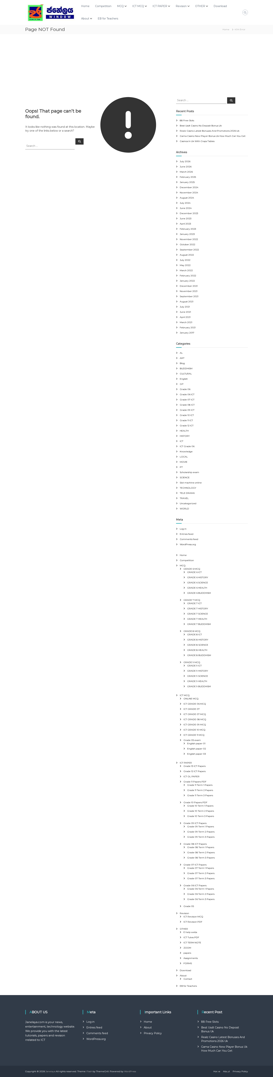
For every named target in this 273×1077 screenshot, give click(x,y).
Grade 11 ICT (186, 420)
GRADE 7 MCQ (191, 600)
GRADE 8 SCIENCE (197, 644)
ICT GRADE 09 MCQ (194, 724)
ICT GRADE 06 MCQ (194, 703)
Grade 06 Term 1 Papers (200, 888)
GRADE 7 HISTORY (197, 608)
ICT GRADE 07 (191, 709)
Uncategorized (188, 503)
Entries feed (186, 534)
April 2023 (185, 223)
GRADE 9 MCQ (191, 662)
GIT (181, 384)
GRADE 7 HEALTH (197, 618)
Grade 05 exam (192, 740)
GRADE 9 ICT (194, 665)
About (85, 18)
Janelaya (50, 1071)
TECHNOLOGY (188, 487)
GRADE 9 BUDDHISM (199, 686)
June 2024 (186, 208)
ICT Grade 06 (187, 446)
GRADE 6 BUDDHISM (199, 593)
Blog (182, 363)
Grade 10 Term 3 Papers (200, 816)
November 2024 (189, 192)
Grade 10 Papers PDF (195, 802)
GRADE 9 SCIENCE (197, 676)
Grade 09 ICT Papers (195, 823)
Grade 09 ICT (187, 410)
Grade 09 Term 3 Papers (200, 836)
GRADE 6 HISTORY (197, 577)
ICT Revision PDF (192, 921)
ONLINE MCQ (191, 698)
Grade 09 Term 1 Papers (200, 826)
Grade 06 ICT (187, 394)
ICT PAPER (159, 6)
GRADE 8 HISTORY (197, 639)
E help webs (190, 932)
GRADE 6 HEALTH (197, 587)
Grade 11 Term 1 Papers (199, 785)
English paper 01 (196, 743)
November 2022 (189, 239)
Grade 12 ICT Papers (194, 771)
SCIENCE (185, 477)
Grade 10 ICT (187, 415)
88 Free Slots (187, 120)
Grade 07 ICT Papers (195, 864)
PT (181, 467)
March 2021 (186, 322)
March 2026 (186, 171)
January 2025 (187, 182)
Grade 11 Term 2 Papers (200, 790)
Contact (187, 978)
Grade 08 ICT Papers (195, 844)
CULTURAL (186, 373)
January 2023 (187, 234)
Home (85, 6)
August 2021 (186, 301)
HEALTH (184, 430)
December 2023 (189, 213)
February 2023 (188, 228)
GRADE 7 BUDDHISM (199, 624)
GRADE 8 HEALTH (197, 650)
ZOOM (187, 947)
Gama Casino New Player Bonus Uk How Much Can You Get (213, 136)
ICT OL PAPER (191, 776)
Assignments (190, 958)
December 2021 (189, 286)
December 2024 (189, 187)
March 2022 (186, 270)
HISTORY (185, 436)
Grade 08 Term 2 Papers (201, 852)
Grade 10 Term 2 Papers (200, 811)
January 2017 (187, 332)
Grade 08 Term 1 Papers (200, 847)
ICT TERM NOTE (192, 942)
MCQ (120, 6)
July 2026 (185, 161)
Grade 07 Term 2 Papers (200, 873)
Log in (183, 528)
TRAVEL (184, 498)
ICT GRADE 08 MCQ (194, 719)
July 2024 (185, 202)
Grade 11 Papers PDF (194, 781)
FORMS (187, 963)
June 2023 (185, 218)
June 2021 (185, 311)
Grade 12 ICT (187, 425)
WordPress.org (188, 544)
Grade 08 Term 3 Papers (201, 857)
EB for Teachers (108, 18)
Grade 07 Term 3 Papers (200, 878)
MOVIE (183, 461)
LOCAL (184, 456)
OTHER (200, 6)
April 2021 (185, 317)
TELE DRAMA (187, 493)
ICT (181, 441)
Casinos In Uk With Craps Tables (197, 141)
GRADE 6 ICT (194, 572)
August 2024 (187, 197)
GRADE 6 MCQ (191, 568)
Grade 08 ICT (187, 404)
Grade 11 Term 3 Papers (200, 795)
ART (182, 358)
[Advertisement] (136, 66)
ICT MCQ (138, 6)
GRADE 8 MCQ (191, 631)
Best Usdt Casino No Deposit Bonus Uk (201, 125)
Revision (181, 6)
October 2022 (187, 244)
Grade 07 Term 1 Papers (200, 868)
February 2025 (188, 177)
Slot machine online (191, 482)
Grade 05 (188, 906)
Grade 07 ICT (187, 399)
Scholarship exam (189, 472)
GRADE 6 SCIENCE (197, 582)
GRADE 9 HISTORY (197, 670)
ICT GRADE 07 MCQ (194, 714)
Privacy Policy (153, 1033)
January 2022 (187, 280)
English (184, 378)
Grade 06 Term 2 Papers (200, 894)
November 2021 (188, 291)
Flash (89, 1071)
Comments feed (189, 539)
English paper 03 (196, 753)
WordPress (130, 1071)
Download (220, 6)
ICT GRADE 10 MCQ (194, 729)
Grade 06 (185, 389)
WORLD (184, 508)
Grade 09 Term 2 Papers (200, 831)
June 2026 (185, 166)
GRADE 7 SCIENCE (197, 613)
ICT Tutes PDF (191, 937)
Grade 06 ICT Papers (195, 885)
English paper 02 (196, 748)
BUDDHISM (186, 368)
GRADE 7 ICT (194, 603)
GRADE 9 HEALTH (197, 681)
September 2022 (189, 249)
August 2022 (187, 254)
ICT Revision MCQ (193, 916)
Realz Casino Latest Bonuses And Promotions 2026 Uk (209, 130)
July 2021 (185, 306)
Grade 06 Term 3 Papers (200, 899)
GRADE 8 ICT (194, 634)
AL (181, 352)
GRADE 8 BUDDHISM (199, 655)
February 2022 (188, 275)
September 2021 (189, 296)
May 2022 (185, 265)
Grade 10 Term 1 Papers (200, 805)
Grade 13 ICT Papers (194, 766)
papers (187, 953)
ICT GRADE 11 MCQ (193, 735)
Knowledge (186, 451)
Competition (103, 6)
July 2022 (185, 260)
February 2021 (188, 327)
